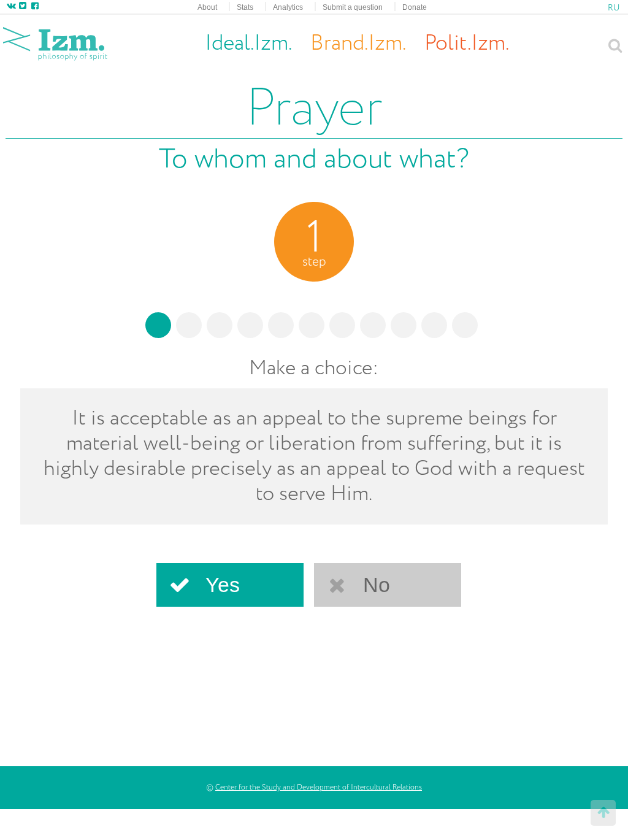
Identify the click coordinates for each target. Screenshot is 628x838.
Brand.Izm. (358, 44)
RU (614, 8)
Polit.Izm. (466, 44)
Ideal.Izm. (248, 44)
